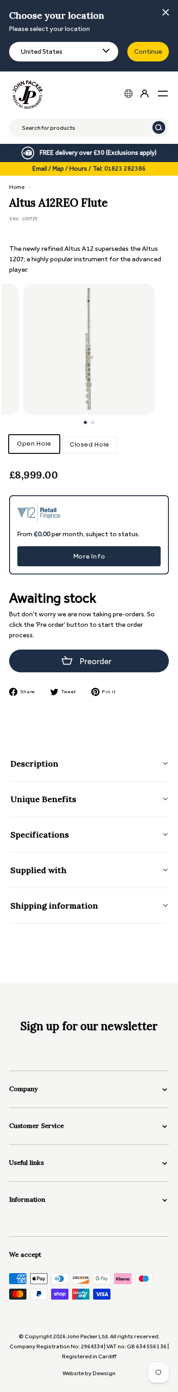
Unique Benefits (43, 799)
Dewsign (104, 1373)
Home (17, 187)
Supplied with (38, 870)
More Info (89, 556)
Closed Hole (90, 444)
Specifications (39, 834)
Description (34, 763)
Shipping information (54, 905)
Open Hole (34, 443)
